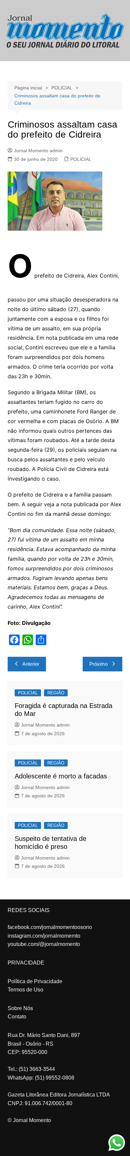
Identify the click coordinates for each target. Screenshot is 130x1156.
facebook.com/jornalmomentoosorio (50, 927)
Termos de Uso (25, 989)
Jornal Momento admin (38, 150)
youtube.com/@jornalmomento (44, 944)
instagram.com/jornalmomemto (44, 936)
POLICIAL (80, 159)
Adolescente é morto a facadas (61, 776)
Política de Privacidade (35, 981)
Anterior (30, 664)
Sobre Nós (20, 1008)
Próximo (98, 664)
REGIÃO (55, 692)
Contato (17, 1016)
